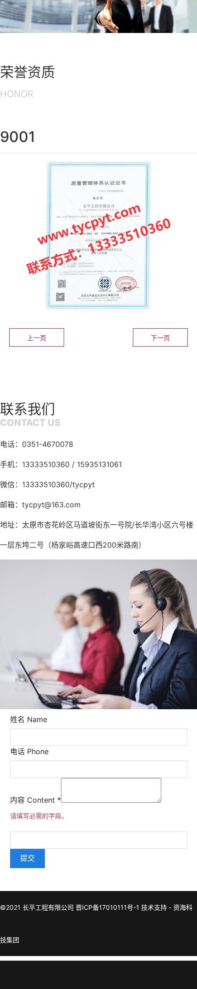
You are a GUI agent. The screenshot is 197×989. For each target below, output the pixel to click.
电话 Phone (29, 751)
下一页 (160, 338)
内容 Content (35, 799)
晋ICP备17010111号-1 (107, 907)
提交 (27, 858)
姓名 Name (28, 719)
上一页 (36, 338)
